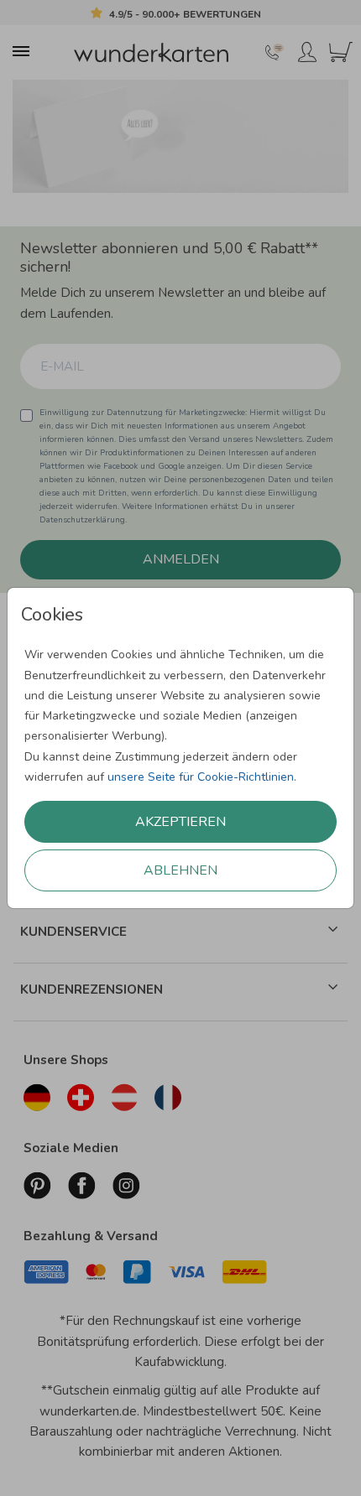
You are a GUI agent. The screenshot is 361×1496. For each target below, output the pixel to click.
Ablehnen (180, 870)
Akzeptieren (180, 822)
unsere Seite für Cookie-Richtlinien (200, 777)
